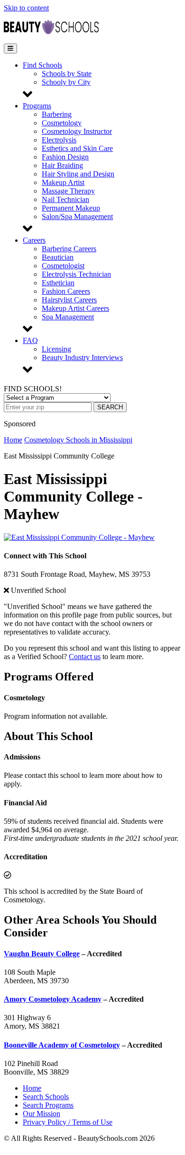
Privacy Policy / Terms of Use (67, 1122)
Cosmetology (62, 123)
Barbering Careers (69, 249)
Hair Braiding (62, 165)
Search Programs (48, 1105)
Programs (37, 106)
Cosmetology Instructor (77, 131)
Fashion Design (65, 157)
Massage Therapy (68, 191)
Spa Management (68, 317)
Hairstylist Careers (69, 300)
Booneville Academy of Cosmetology (62, 1045)
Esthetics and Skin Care (77, 148)
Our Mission (41, 1114)
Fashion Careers (66, 291)
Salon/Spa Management (77, 216)
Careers (34, 240)
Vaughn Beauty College (42, 954)
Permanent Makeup (71, 208)
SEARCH (110, 407)
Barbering (57, 114)
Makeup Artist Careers (75, 308)
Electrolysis (59, 140)
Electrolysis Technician (76, 274)
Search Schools (46, 1097)
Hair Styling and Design (78, 174)
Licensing (56, 349)
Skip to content (26, 8)
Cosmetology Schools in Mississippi (78, 440)
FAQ (30, 340)
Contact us (85, 656)
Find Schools (42, 65)
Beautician (58, 257)
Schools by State (67, 74)
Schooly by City (66, 82)
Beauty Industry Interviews (82, 357)
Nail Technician (65, 199)
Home (13, 440)
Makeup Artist (63, 182)
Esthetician (58, 283)
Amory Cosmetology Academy (53, 999)
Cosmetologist (63, 266)
